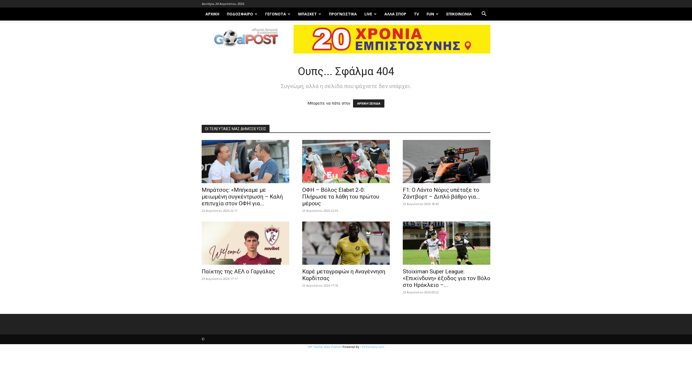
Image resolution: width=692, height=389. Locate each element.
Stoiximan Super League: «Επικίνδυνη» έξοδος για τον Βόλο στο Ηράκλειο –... (446, 278)
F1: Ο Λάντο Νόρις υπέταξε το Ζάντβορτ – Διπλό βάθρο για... (441, 193)
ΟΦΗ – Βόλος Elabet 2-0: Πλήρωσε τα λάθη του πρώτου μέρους (340, 197)
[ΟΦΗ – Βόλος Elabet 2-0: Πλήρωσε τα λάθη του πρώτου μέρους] (346, 161)
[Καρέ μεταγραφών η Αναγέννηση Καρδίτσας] (346, 243)
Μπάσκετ (307, 13)
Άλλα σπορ (395, 13)
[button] (483, 14)
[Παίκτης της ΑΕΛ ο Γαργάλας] (245, 243)
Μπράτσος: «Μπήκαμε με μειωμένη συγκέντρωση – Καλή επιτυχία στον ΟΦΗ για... (242, 197)
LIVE (368, 13)
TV (416, 13)
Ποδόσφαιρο (240, 13)
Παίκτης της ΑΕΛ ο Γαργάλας (238, 271)
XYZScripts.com (373, 347)
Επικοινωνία (459, 13)
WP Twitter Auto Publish (325, 347)
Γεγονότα (275, 13)
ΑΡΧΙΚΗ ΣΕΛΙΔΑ (368, 103)
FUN (430, 13)
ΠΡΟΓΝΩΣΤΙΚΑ (343, 13)
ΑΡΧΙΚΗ (212, 13)
